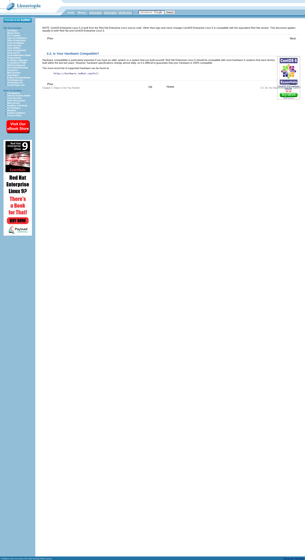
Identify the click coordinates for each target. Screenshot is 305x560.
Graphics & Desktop (17, 105)
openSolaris (13, 75)
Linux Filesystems (16, 100)
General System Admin (18, 95)
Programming (14, 58)
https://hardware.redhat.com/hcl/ (76, 73)
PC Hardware (13, 108)
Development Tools (16, 63)
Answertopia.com (16, 85)
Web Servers (13, 103)
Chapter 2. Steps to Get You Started (60, 86)
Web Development (16, 65)
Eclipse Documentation (18, 77)
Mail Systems (14, 72)
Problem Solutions (16, 113)
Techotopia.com (15, 80)
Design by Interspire (293, 558)
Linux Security (14, 45)
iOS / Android (13, 35)
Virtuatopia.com (15, 82)
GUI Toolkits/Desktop (17, 68)
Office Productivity (16, 40)
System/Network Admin (19, 55)
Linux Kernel (13, 53)
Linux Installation (15, 43)
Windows (11, 110)
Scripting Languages (17, 60)
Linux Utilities (14, 48)
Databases (12, 70)
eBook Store (13, 33)
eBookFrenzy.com (288, 98)
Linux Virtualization (16, 50)
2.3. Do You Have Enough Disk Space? (280, 86)
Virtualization (13, 93)
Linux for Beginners (17, 38)
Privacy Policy (14, 115)
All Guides (12, 30)
